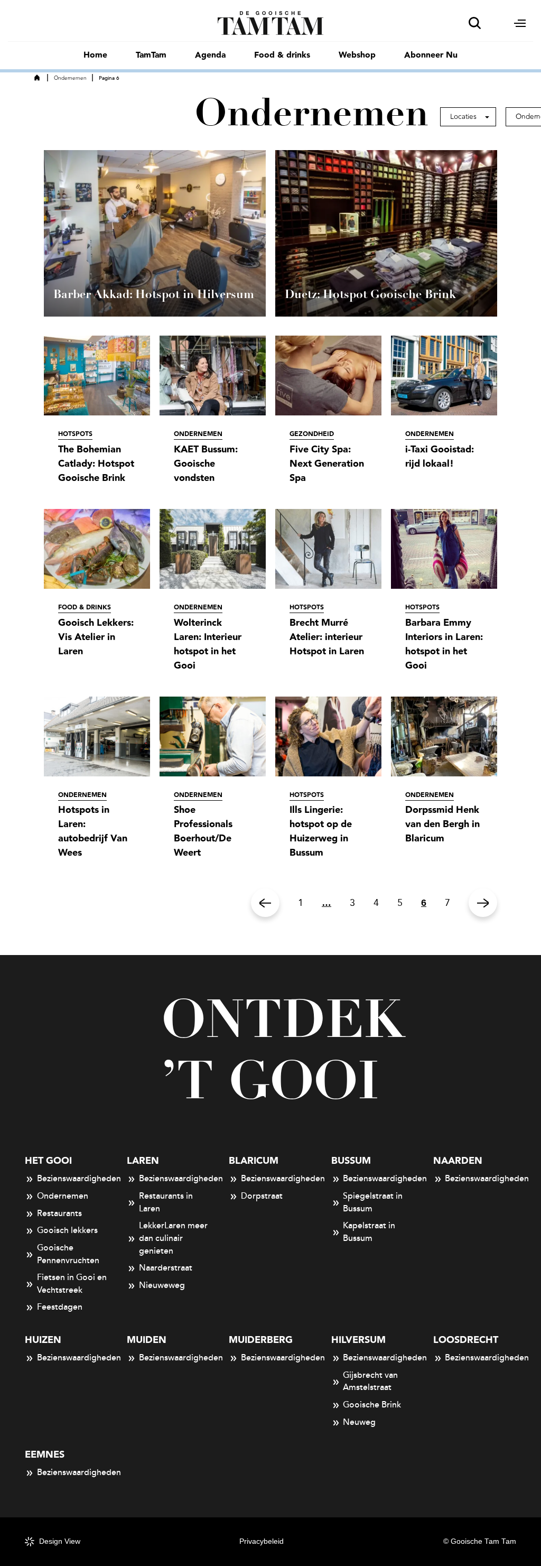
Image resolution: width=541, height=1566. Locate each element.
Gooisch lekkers (67, 1230)
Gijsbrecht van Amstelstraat (370, 1381)
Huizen (43, 1340)
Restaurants (59, 1213)
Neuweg (359, 1422)
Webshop (357, 55)
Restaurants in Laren (166, 1202)
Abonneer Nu (431, 55)
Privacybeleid (261, 1541)
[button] (468, 116)
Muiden (146, 1340)
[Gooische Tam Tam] (271, 22)
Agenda (210, 55)
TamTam (151, 55)
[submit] (474, 23)
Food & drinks (282, 55)
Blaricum (253, 1161)
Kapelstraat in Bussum (369, 1232)
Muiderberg (261, 1340)
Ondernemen (70, 78)
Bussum (351, 1161)
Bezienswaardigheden (72, 1178)
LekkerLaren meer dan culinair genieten (173, 1238)
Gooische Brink (372, 1405)
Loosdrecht (465, 1340)
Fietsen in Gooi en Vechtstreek (72, 1283)
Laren (143, 1161)
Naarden (457, 1161)
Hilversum (358, 1340)
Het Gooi (48, 1161)
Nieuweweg (162, 1285)
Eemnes (44, 1454)
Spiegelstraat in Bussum (373, 1202)
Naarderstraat (165, 1268)
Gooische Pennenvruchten (68, 1254)
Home (95, 55)
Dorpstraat (262, 1196)
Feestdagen (59, 1307)
